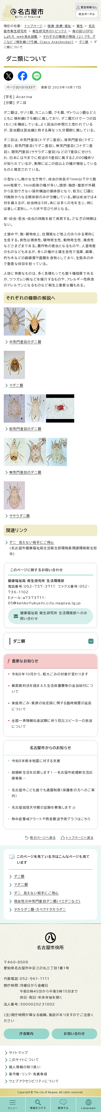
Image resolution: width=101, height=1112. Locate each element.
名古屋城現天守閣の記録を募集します (41, 807)
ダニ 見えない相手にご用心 (31, 542)
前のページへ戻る (43, 837)
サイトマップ (18, 1052)
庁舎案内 (26, 1033)
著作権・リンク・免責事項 (28, 1074)
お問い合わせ (74, 1033)
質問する (63, 1108)
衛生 (80, 26)
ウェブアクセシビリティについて (34, 1081)
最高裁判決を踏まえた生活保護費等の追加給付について (52, 688)
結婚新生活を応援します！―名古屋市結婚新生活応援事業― (52, 775)
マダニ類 (16, 385)
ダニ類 (84, 42)
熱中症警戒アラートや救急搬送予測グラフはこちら (51, 819)
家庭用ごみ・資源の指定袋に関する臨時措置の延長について (52, 706)
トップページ (34, 26)
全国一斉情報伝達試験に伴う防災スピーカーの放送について (52, 723)
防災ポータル (87, 14)
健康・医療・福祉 (59, 26)
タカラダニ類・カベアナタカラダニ (40, 909)
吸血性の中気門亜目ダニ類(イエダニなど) (47, 901)
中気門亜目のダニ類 (25, 342)
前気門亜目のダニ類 (25, 429)
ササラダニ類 (19, 516)
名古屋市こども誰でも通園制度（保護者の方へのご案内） (53, 793)
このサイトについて (24, 1059)
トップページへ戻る (79, 837)
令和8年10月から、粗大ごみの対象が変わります (50, 674)
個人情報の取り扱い (25, 1067)
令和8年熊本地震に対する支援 (36, 761)
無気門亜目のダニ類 (25, 472)
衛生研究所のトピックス (49, 31)
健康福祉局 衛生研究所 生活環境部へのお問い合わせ (53, 615)
